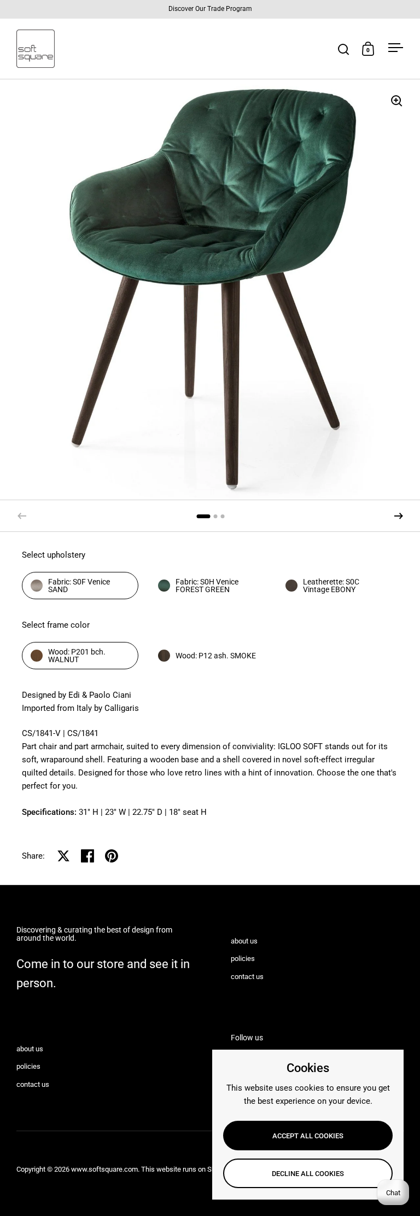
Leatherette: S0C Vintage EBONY (331, 585)
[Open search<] (343, 49)
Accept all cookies (307, 1136)
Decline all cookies (308, 1173)
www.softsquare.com (104, 1169)
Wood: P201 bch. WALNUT (77, 655)
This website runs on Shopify (186, 1169)
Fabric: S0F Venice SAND (79, 585)
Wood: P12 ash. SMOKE (216, 655)
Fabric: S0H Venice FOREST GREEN (207, 585)
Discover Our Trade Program (210, 9)
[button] (399, 516)
